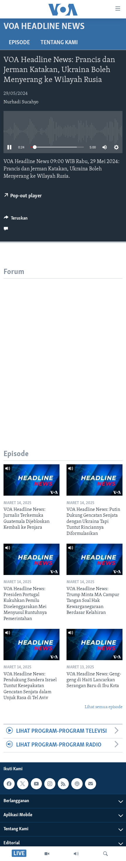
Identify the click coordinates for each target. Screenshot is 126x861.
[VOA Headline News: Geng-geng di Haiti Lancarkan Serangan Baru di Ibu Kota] (94, 644)
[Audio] (76, 853)
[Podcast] (76, 783)
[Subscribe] (90, 783)
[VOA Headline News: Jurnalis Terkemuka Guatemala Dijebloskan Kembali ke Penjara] (31, 480)
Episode (19, 43)
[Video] (47, 853)
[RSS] (63, 783)
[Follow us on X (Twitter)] (22, 783)
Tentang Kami (59, 43)
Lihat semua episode (103, 707)
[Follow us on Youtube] (36, 783)
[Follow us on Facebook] (9, 783)
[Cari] (105, 853)
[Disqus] (63, 352)
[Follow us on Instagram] (49, 783)
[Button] (16, 219)
